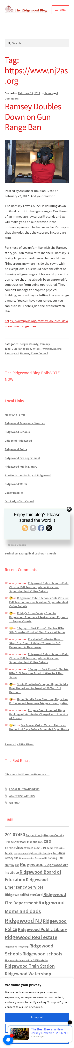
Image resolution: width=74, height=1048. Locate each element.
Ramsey (45, 344)
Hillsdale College (15, 544)
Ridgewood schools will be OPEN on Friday (26, 960)
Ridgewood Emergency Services (25, 423)
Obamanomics (26, 858)
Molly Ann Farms (15, 415)
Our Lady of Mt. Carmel (19, 501)
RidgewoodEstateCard (24, 894)
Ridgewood (32, 864)
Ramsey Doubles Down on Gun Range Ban (33, 116)
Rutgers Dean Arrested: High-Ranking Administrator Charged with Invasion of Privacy (38, 714)
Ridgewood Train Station (30, 966)
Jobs (56, 853)
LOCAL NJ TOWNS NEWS (24, 789)
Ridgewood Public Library (21, 466)
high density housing (40, 853)
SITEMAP (14, 803)
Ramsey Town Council (34, 353)
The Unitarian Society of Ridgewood (28, 475)
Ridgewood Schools (17, 432)
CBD (47, 841)
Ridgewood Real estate (31, 937)
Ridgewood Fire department (22, 458)
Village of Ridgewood (18, 440)
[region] (37, 1013)
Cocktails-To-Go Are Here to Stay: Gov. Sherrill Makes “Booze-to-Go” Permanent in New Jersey (36, 643)
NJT (16, 858)
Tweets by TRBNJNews (19, 744)
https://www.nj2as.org (46, 348)
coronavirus (14, 847)
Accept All (37, 1017)
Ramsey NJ (12, 353)
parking (52, 858)
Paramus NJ (41, 858)
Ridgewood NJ (23, 920)
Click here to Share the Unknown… (27, 774)
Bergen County (29, 344)
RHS (17, 865)
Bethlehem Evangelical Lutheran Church (30, 553)
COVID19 (40, 848)
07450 (19, 835)
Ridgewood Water (16, 484)
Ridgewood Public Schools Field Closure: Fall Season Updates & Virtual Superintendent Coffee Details (38, 587)
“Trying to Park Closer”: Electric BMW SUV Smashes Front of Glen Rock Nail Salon (37, 630)
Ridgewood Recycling (17, 946)
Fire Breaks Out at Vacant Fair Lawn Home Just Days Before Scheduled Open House (39, 727)
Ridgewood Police (16, 449)
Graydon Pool (21, 853)
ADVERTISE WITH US (22, 796)
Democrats (53, 848)
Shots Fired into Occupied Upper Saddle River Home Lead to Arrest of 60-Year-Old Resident (38, 688)
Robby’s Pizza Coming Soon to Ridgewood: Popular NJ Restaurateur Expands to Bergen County (38, 617)
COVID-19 (28, 848)
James (48, 93)
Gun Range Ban (21, 348)
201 (8, 835)
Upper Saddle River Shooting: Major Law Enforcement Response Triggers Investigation (38, 701)
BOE (40, 842)
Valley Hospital (14, 493)
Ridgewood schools (42, 954)
